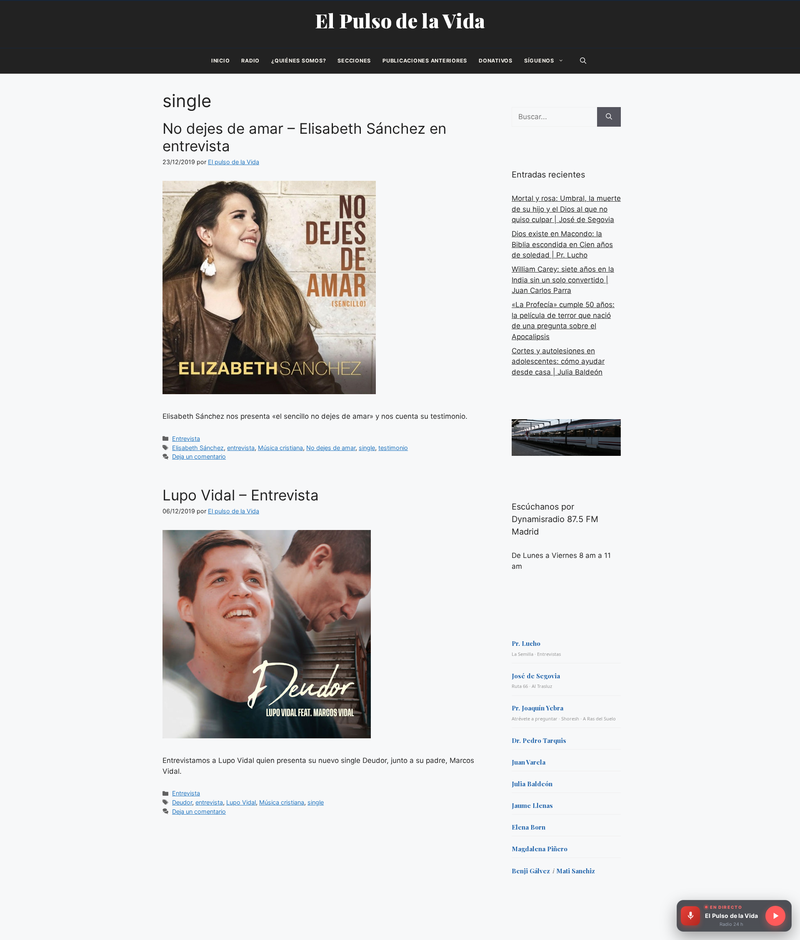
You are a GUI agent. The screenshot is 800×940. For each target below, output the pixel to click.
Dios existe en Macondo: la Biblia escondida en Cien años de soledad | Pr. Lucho (562, 244)
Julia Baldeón (532, 784)
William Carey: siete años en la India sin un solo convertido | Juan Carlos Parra (563, 280)
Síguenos (539, 61)
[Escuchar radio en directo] (775, 916)
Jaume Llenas (532, 805)
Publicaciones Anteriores (424, 61)
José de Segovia (536, 676)
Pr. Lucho (526, 643)
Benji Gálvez (531, 871)
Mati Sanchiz (575, 871)
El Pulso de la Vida (400, 20)
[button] (583, 60)
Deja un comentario (199, 456)
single (367, 447)
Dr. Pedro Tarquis (539, 740)
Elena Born (528, 827)
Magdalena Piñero (540, 849)
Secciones (354, 61)
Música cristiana (280, 447)
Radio (250, 61)
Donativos (495, 61)
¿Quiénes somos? (298, 61)
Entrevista (186, 438)
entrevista (241, 447)
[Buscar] (609, 117)
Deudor (182, 802)
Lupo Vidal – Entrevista (240, 495)
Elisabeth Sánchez (198, 447)
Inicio (220, 61)
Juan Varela (528, 762)
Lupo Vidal (241, 802)
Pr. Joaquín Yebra (537, 708)
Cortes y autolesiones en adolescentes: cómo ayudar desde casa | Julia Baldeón (558, 361)
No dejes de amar (330, 447)
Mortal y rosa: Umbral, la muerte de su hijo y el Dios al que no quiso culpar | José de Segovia (566, 209)
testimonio (393, 447)
